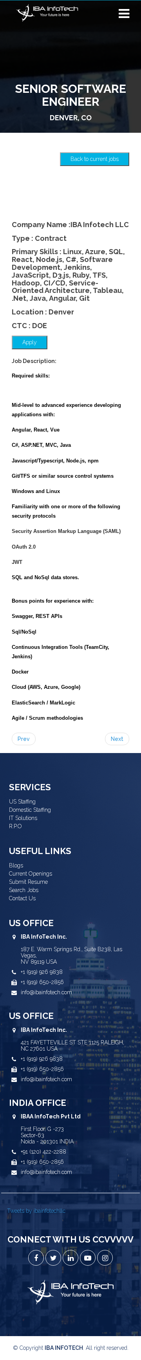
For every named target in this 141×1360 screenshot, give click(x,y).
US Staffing (22, 801)
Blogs (16, 865)
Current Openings (30, 874)
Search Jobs (23, 890)
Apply (29, 342)
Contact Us (22, 898)
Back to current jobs (94, 159)
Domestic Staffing (30, 810)
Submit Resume (28, 882)
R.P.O (15, 826)
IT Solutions (23, 818)
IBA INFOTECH (64, 1348)
